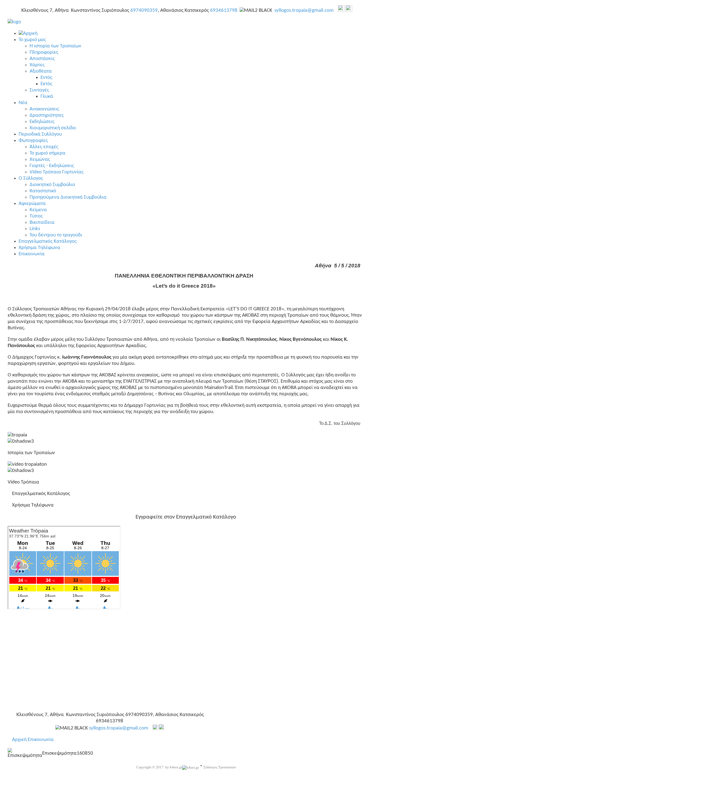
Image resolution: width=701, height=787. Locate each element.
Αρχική (19, 739)
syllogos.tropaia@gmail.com (304, 10)
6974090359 (144, 10)
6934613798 (223, 10)
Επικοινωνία (41, 739)
